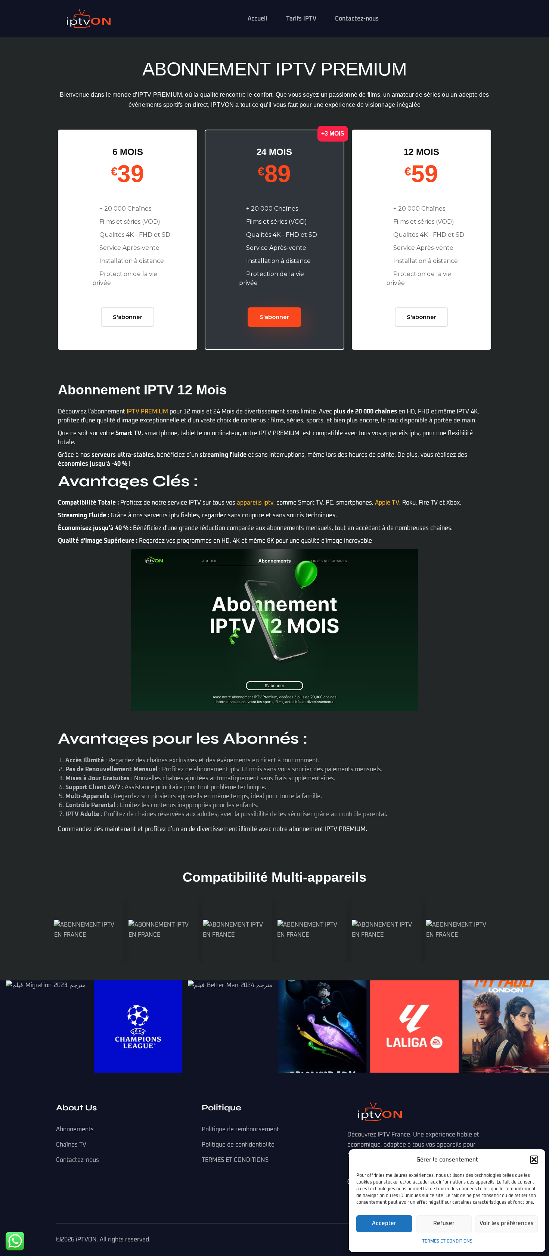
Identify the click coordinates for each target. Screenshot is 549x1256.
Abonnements (75, 1129)
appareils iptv (255, 503)
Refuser (444, 1223)
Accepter (384, 1223)
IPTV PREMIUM (147, 412)
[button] (534, 1159)
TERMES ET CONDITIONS (447, 1241)
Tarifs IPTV (301, 19)
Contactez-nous (357, 19)
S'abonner (127, 316)
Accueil (257, 19)
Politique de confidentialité (238, 1145)
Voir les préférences (507, 1223)
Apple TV (387, 503)
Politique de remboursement (240, 1129)
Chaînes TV (71, 1145)
